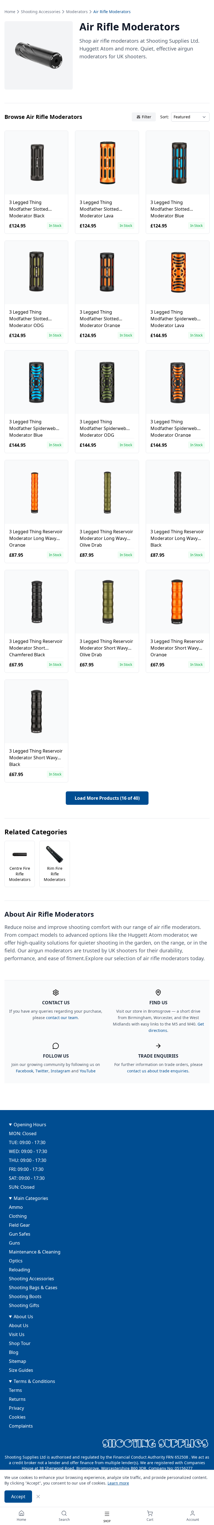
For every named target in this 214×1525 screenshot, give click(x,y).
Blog (13, 1352)
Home (9, 11)
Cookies (17, 1417)
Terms (15, 1390)
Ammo (16, 1207)
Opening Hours (30, 1124)
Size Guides (21, 1370)
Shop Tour (20, 1343)
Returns (17, 1399)
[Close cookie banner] (38, 1497)
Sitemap (17, 1361)
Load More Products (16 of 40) (107, 798)
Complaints (21, 1426)
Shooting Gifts (24, 1305)
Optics (16, 1261)
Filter (146, 116)
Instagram (60, 1070)
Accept (18, 1496)
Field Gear (19, 1225)
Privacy (16, 1408)
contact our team (62, 1017)
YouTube (88, 1070)
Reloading (19, 1270)
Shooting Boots (25, 1296)
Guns (14, 1243)
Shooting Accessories (40, 11)
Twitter (41, 1070)
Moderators (77, 11)
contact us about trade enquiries (157, 1070)
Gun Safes (19, 1234)
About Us (23, 1316)
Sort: (164, 116)
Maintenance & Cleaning (34, 1252)
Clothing (18, 1216)
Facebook (24, 1070)
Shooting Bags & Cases (33, 1287)
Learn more (118, 1483)
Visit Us (17, 1334)
